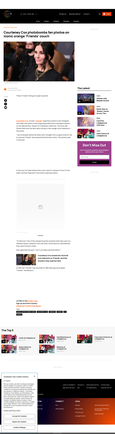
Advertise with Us (74, 14)
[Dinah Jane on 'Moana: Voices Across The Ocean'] (85, 110)
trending (52, 312)
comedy (59, 312)
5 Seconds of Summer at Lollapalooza (103, 338)
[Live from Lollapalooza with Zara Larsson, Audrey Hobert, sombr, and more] (85, 121)
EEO (78, 387)
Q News (46, 21)
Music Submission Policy (102, 405)
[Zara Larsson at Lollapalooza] (85, 133)
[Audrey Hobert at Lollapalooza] (9, 349)
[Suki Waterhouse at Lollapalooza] (47, 339)
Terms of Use (79, 412)
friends (19, 314)
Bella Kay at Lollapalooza (61, 348)
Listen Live (39, 405)
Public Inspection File (92, 385)
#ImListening (60, 409)
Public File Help (99, 414)
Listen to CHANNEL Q (69, 385)
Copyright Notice (80, 416)
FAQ (57, 405)
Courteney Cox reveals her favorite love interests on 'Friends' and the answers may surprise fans (53, 258)
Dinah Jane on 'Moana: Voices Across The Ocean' (103, 112)
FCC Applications (91, 387)
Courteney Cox (22, 121)
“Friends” (38, 121)
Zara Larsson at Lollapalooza (103, 134)
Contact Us (80, 385)
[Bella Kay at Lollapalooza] (47, 349)
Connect (76, 21)
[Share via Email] (5, 107)
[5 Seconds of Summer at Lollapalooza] (84, 339)
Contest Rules (105, 385)
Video (98, 96)
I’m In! (94, 162)
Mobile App (39, 409)
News (15, 27)
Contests (56, 21)
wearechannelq (8, 27)
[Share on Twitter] (5, 104)
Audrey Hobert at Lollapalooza (25, 348)
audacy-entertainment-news (26, 312)
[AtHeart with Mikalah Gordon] (85, 98)
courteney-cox (42, 312)
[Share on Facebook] (5, 100)
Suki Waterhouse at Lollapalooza (64, 338)
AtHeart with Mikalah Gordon (103, 99)
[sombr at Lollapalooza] (9, 339)
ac (65, 312)
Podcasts (66, 21)
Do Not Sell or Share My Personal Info (101, 409)
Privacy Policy (79, 409)
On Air (38, 21)
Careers (77, 405)
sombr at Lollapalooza (27, 338)
